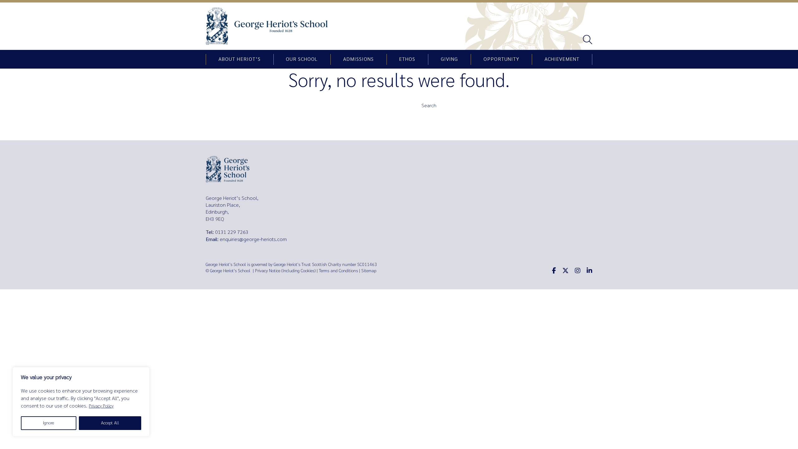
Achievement (562, 59)
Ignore (48, 423)
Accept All (110, 423)
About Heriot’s (240, 59)
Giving (449, 59)
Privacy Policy (101, 406)
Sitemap (368, 271)
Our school (302, 59)
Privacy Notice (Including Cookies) (285, 271)
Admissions (358, 59)
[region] (81, 402)
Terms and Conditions (338, 271)
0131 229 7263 (231, 232)
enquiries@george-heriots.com (253, 239)
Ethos (407, 59)
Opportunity (501, 59)
